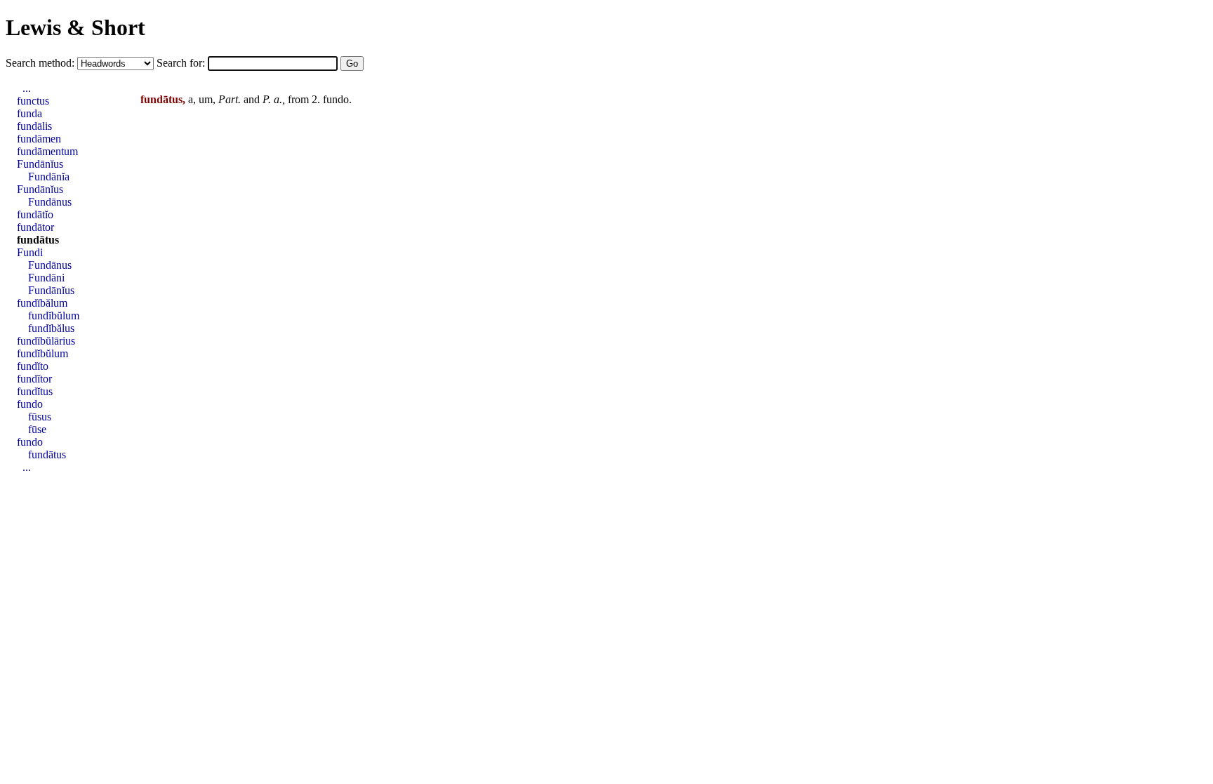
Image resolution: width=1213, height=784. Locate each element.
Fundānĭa (48, 176)
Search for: (182, 63)
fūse (37, 429)
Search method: (41, 63)
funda (29, 113)
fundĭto (32, 366)
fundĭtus (35, 391)
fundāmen (39, 139)
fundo (336, 99)
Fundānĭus (40, 164)
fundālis (34, 126)
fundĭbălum (42, 303)
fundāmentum (47, 151)
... (26, 88)
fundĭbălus (51, 328)
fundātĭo (35, 214)
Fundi (30, 252)
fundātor (35, 227)
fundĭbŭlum (53, 315)
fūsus (39, 417)
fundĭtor (34, 379)
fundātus (38, 240)
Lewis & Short (75, 27)
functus (33, 101)
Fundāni (46, 278)
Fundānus (50, 202)
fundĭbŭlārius (46, 341)
